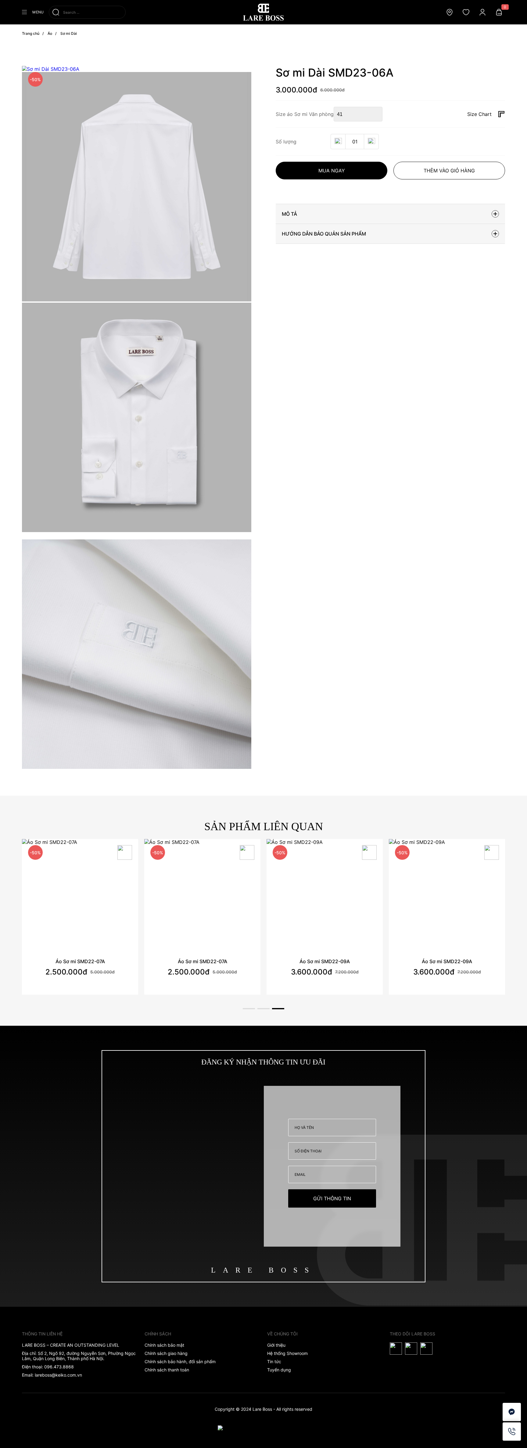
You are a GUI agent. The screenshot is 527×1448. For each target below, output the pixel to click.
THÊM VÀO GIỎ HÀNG (449, 170)
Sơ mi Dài (68, 33)
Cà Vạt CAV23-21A (202, 961)
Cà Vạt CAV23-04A (325, 961)
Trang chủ (30, 33)
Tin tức (274, 1361)
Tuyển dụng (279, 1369)
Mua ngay (331, 170)
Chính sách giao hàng (166, 1353)
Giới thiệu (276, 1345)
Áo (50, 33)
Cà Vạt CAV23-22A (80, 961)
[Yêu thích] (124, 853)
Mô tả (289, 214)
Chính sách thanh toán (167, 1369)
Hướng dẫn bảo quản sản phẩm (324, 234)
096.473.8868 (59, 1366)
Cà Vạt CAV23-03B (447, 961)
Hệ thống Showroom (287, 1353)
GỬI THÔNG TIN (332, 1198)
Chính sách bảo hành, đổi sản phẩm (180, 1361)
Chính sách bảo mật (164, 1345)
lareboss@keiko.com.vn (58, 1375)
